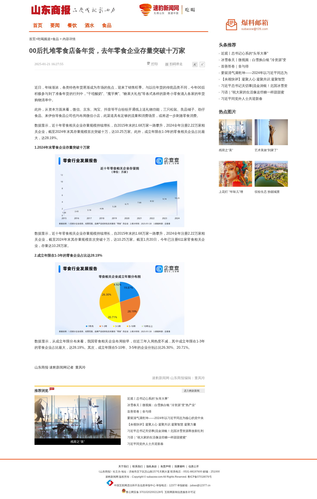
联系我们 (137, 466)
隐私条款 (151, 466)
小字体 (195, 64)
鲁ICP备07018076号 (200, 476)
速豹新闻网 (111, 476)
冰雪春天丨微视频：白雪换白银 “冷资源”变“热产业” (161, 405)
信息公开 (193, 466)
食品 (106, 25)
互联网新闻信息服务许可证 (180, 492)
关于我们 (123, 466)
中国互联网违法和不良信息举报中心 (134, 485)
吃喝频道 (44, 39)
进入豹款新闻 (191, 390)
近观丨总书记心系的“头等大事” (148, 398)
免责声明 (165, 466)
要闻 (55, 25)
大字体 (202, 64)
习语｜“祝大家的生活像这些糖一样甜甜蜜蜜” (157, 437)
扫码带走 (176, 64)
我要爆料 (179, 466)
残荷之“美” (78, 441)
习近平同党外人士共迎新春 (145, 444)
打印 (154, 64)
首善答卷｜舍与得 (139, 411)
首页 (37, 25)
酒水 (89, 25)
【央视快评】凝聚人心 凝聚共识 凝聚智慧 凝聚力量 (161, 424)
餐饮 (72, 25)
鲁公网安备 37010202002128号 (144, 492)
